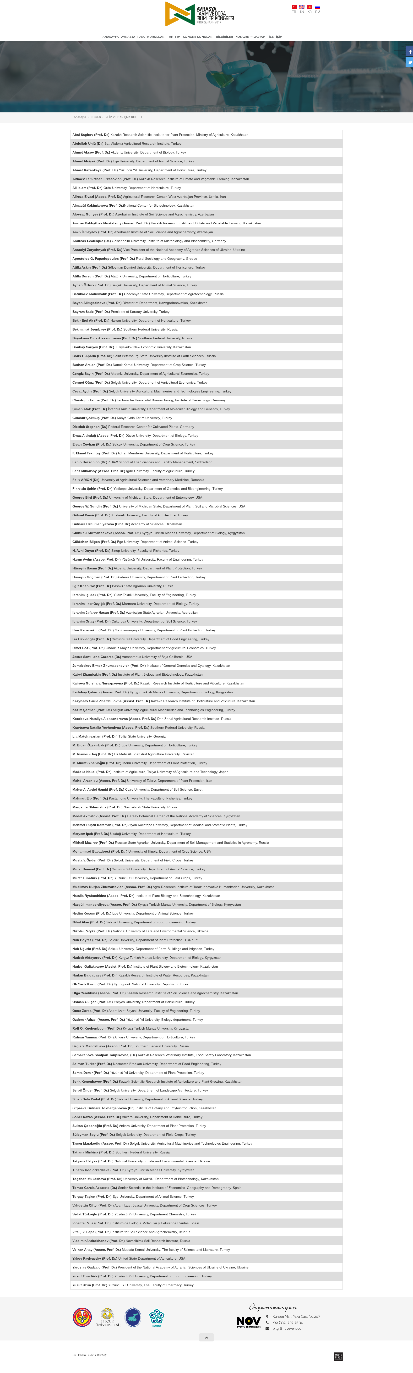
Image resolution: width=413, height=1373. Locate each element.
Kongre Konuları (198, 37)
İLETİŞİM (276, 37)
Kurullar (155, 37)
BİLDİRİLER (224, 37)
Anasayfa (111, 37)
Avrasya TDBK (133, 37)
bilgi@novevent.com (288, 1328)
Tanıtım (173, 37)
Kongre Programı (250, 37)
